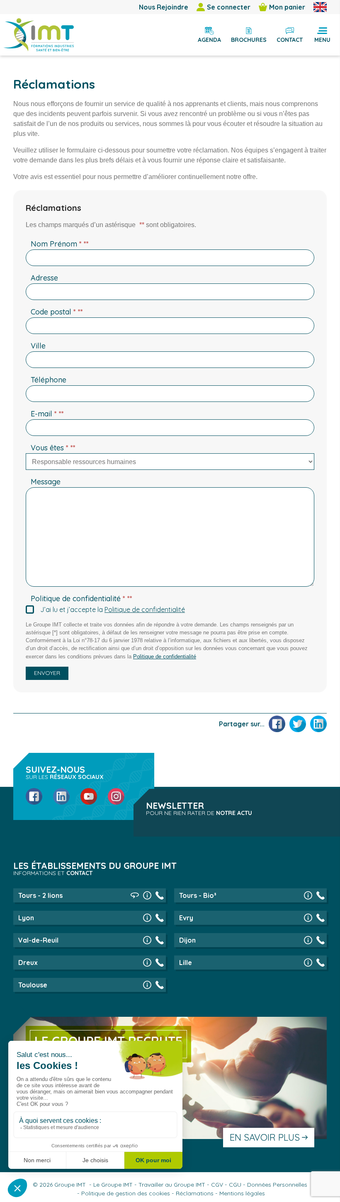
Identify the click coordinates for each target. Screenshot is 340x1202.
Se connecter (228, 7)
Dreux (28, 962)
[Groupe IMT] (38, 34)
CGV (217, 1184)
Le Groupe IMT (113, 1184)
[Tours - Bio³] (308, 895)
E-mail (47, 413)
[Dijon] (308, 940)
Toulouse (32, 985)
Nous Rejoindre (163, 7)
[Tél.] (159, 895)
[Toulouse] (147, 985)
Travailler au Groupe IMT (171, 1184)
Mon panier (287, 7)
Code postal (57, 312)
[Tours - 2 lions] (147, 895)
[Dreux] (147, 962)
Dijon (187, 940)
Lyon (26, 918)
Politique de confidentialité (81, 598)
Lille (185, 962)
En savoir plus (265, 1137)
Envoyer (47, 673)
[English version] (320, 7)
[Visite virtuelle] (135, 895)
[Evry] (308, 918)
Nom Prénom (60, 244)
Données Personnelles (277, 1184)
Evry (186, 918)
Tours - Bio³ (197, 895)
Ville (38, 346)
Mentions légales (242, 1193)
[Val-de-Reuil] (147, 940)
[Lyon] (147, 918)
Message (46, 481)
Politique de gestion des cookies (125, 1193)
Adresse (44, 278)
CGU (235, 1184)
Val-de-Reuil (38, 940)
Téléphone (48, 380)
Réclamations (195, 1193)
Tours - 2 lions (40, 895)
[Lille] (308, 962)
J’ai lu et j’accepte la (112, 609)
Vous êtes (53, 447)
